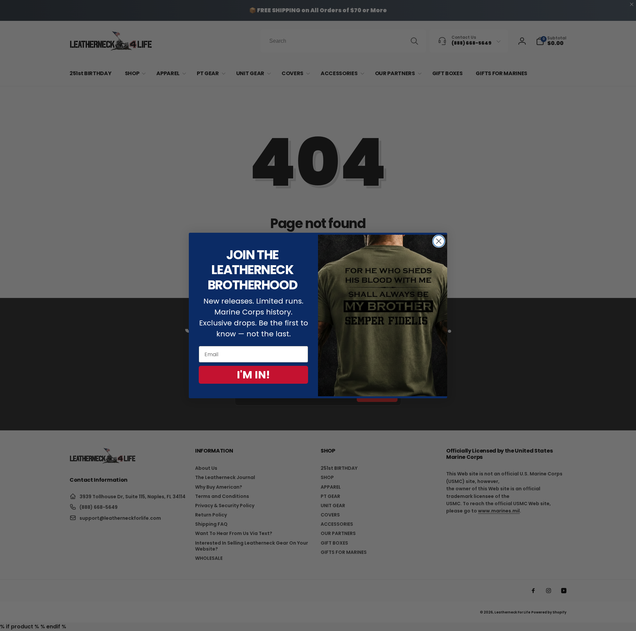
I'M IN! (253, 374)
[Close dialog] (439, 241)
